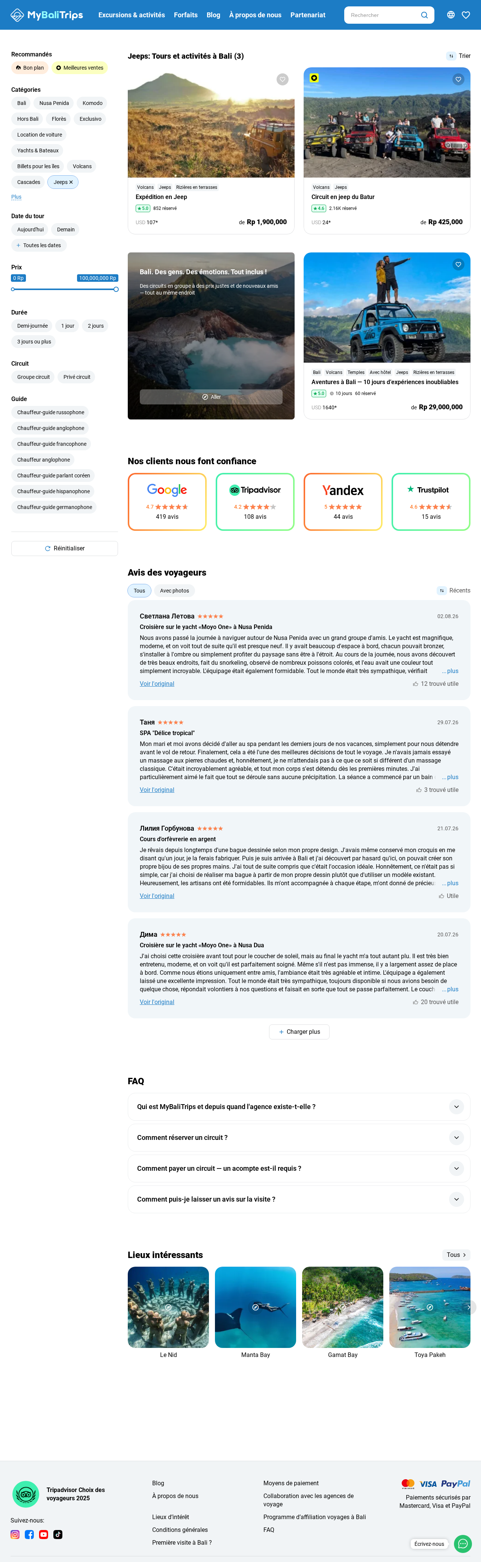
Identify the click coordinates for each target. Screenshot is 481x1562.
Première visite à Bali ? (182, 1542)
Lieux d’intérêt (170, 1517)
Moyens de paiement (291, 1483)
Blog (213, 15)
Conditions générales (180, 1529)
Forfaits (186, 15)
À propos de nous (255, 15)
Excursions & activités (131, 15)
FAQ (268, 1529)
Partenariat (307, 15)
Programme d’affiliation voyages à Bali (314, 1517)
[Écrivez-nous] (463, 1544)
